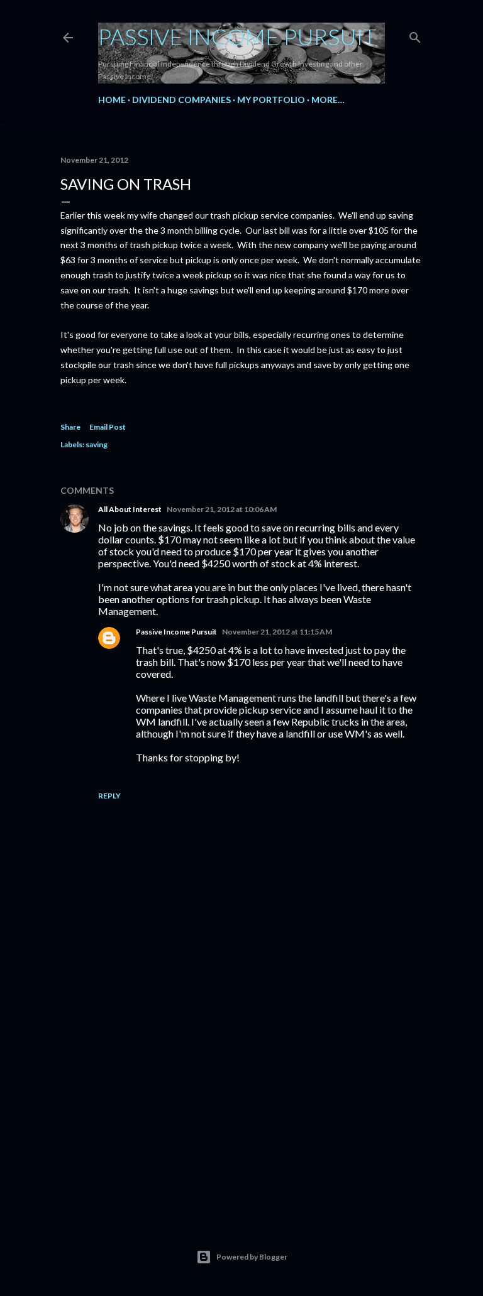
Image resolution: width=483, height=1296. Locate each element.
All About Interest (130, 509)
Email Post (107, 427)
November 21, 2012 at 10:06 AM (222, 509)
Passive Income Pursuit (237, 36)
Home (112, 99)
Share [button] (70, 427)
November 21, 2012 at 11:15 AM (277, 631)
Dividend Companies (181, 99)
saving (97, 444)
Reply (109, 795)
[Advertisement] (241, 1099)
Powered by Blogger (251, 1256)
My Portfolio (271, 99)
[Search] (415, 35)
